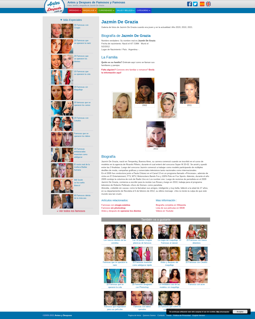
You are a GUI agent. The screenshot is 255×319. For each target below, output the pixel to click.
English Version (198, 315)
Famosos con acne (196, 284)
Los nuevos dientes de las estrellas (115, 241)
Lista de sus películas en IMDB (170, 208)
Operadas (74, 10)
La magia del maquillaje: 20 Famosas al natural (169, 241)
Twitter (195, 3)
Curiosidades (106, 10)
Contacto (161, 315)
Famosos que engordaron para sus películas (115, 307)
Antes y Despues (63, 315)
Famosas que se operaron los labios (82, 134)
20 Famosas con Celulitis (196, 262)
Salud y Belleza (125, 10)
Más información (222, 312)
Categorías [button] (143, 10)
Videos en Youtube (164, 211)
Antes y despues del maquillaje (169, 263)
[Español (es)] (202, 3)
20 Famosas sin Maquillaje (81, 88)
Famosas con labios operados (142, 307)
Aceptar (240, 311)
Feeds (168, 315)
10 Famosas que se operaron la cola (115, 285)
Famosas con (115, 205)
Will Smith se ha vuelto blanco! (79, 183)
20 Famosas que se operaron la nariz (82, 41)
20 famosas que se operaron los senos (82, 103)
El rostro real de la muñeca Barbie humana (82, 167)
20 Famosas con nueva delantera (197, 241)
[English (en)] (208, 3)
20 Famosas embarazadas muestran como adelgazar (80, 153)
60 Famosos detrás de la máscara (82, 196)
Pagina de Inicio (134, 315)
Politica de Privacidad (182, 315)
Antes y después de (121, 211)
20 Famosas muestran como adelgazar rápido (142, 263)
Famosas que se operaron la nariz (115, 263)
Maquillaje (89, 10)
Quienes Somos (149, 315)
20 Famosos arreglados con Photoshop (142, 285)
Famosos (113, 208)
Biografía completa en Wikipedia (171, 205)
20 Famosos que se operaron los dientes (81, 59)
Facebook (189, 3)
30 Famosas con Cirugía (81, 26)
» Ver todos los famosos (71, 211)
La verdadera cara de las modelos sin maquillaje (169, 285)
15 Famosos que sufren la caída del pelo (169, 307)
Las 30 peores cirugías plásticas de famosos (142, 241)
